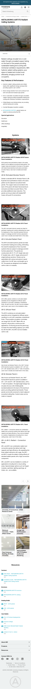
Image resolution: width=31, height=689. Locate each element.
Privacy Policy (21, 665)
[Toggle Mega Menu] (29, 7)
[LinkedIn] (22, 659)
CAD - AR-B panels (9, 608)
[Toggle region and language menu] (25, 7)
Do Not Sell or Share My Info (16, 667)
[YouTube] (7, 659)
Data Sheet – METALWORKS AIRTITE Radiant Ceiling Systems (13, 574)
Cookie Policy (11, 665)
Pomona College (8, 621)
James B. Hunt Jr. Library (10, 632)
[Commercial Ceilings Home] (5, 7)
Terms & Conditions (20, 663)
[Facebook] (2, 659)
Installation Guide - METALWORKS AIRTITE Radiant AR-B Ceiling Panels (15, 580)
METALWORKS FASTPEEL (9, 110)
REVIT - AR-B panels (9, 604)
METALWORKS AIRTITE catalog (12, 595)
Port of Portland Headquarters (12, 617)
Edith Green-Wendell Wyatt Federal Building (13, 627)
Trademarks (9, 663)
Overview (5, 53)
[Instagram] (17, 659)
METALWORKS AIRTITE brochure (12, 590)
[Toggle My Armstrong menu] (22, 7)
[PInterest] (12, 659)
